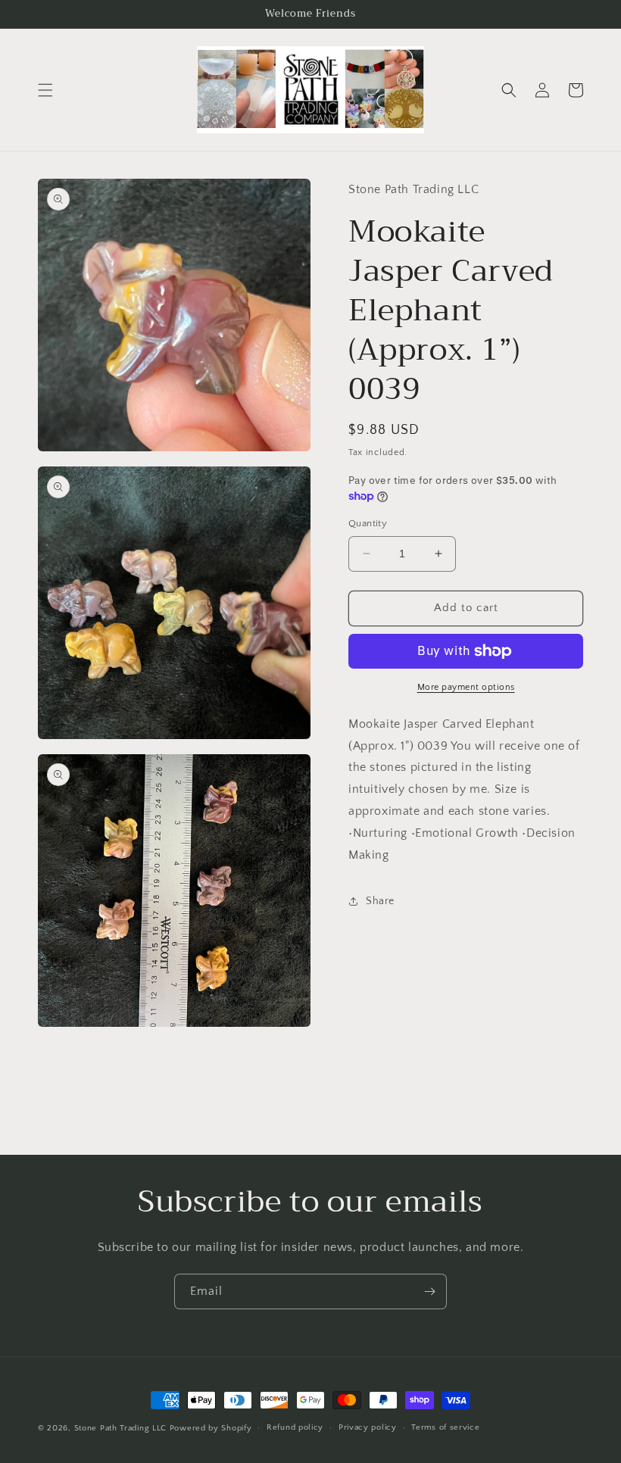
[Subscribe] (429, 1291)
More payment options (466, 687)
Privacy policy (368, 1427)
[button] (45, 90)
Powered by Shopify (211, 1428)
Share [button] (380, 901)
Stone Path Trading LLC (120, 1428)
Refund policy (295, 1427)
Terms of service (445, 1427)
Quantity (367, 523)
